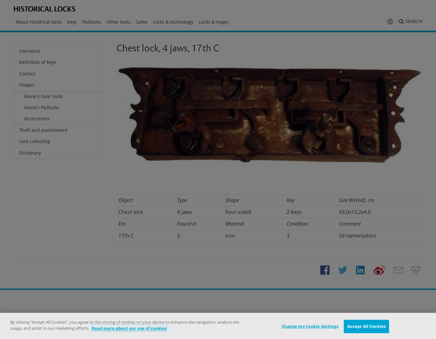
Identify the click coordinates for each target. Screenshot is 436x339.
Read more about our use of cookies (129, 328)
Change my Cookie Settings (310, 326)
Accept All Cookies (366, 326)
